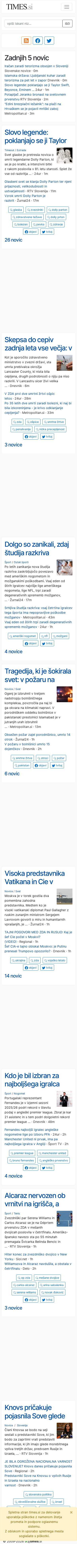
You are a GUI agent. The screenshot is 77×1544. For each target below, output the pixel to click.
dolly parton (59, 209)
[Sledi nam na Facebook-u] (38, 40)
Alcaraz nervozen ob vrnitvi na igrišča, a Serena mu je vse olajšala (35, 1208)
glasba (17, 209)
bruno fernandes (23, 1160)
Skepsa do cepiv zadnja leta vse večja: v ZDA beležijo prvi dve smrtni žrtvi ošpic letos (38, 352)
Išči (67, 23)
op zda (25, 1277)
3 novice (13, 445)
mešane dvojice (48, 1277)
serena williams (26, 1292)
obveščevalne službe (31, 1501)
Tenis (17, 1213)
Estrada (21, 150)
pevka (40, 224)
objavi (32, 231)
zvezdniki (36, 209)
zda (19, 421)
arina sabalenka (53, 1285)
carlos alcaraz (25, 1285)
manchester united (53, 1153)
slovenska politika (40, 1494)
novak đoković (54, 1292)
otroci (44, 758)
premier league (23, 1153)
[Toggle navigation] (66, 7)
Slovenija (22, 1425)
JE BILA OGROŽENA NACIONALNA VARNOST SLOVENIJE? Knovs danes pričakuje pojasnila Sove (38, 1466)
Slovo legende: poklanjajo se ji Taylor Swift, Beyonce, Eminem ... (36, 145)
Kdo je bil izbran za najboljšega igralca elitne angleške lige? (34, 1083)
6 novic (12, 773)
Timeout (9, 150)
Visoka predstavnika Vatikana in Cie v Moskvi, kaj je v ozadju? (35, 886)
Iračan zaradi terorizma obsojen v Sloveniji (36, 66)
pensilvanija (23, 429)
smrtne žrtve (55, 421)
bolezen (22, 224)
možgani (61, 636)
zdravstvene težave (28, 217)
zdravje (57, 224)
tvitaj (48, 231)
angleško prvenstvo (55, 1160)
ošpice (34, 421)
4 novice (13, 651)
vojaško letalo (56, 960)
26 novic (13, 240)
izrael (58, 1501)
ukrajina (19, 960)
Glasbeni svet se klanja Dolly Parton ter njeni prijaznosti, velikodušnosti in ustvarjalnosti (38, 186)
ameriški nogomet (24, 636)
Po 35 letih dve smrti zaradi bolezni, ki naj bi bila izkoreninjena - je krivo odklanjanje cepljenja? (38, 408)
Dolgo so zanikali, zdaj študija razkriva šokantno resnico (37, 552)
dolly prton (57, 217)
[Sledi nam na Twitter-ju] (49, 40)
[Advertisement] (38, 290)
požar (60, 758)
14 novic (13, 976)
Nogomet (19, 1093)
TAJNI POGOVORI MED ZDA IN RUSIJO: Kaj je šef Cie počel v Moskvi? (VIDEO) (38, 937)
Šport (8, 562)
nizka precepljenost (51, 429)
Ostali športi (21, 562)
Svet (18, 689)
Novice (9, 689)
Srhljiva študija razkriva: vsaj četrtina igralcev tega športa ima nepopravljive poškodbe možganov (38, 612)
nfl (46, 636)
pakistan (23, 765)
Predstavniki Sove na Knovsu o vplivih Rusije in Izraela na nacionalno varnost (38, 1480)
